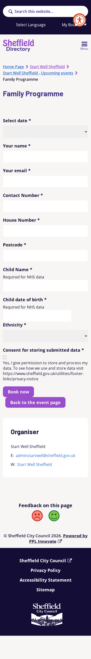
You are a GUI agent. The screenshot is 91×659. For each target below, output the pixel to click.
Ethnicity (14, 325)
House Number (21, 220)
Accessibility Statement (46, 580)
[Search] (10, 12)
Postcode (14, 245)
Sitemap (45, 590)
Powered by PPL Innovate (58, 538)
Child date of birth (25, 299)
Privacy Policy (45, 570)
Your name (17, 146)
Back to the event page (35, 402)
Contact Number (23, 195)
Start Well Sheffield (47, 66)
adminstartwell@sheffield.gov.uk (45, 455)
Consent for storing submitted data (43, 350)
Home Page (13, 66)
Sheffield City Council (42, 560)
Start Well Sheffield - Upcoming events (38, 73)
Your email (17, 170)
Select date (17, 120)
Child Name (17, 269)
